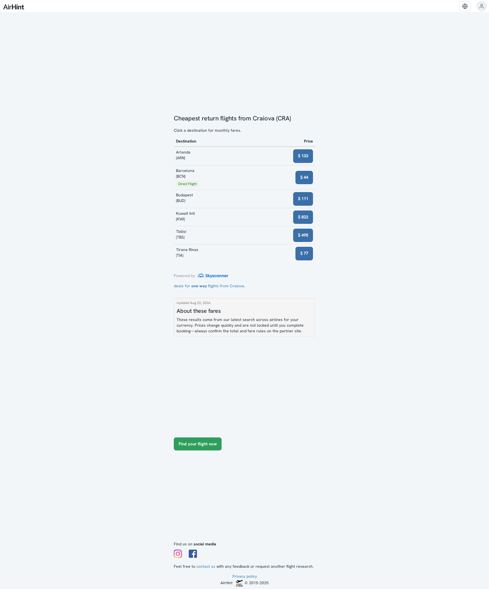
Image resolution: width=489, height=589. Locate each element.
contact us (205, 566)
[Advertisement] (244, 498)
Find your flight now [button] (198, 444)
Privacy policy (244, 576)
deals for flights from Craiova (209, 285)
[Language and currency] (465, 6)
